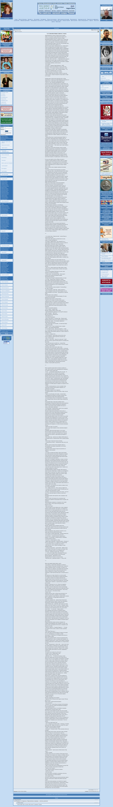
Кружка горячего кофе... (106, 65)
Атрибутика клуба (5, 100)
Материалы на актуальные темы (106, 144)
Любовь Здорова (95, 29)
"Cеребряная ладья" (104, 272)
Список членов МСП (104, 87)
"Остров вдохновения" (105, 274)
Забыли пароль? (3, 134)
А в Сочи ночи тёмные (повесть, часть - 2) (92, 791)
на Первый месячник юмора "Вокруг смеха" (105, 239)
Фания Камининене (18, 799)
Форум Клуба (4, 98)
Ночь (106, 20)
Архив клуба (4, 102)
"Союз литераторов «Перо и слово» (104, 276)
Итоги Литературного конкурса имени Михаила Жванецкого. (106, 258)
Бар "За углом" (4, 103)
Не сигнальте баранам (6, 88)
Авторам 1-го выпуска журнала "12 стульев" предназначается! (107, 173)
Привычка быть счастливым (6, 70)
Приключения (18, 29)
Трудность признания (106, 41)
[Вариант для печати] (98, 31)
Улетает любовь (6, 18)
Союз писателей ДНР (104, 270)
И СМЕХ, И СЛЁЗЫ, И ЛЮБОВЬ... (20, 791)
